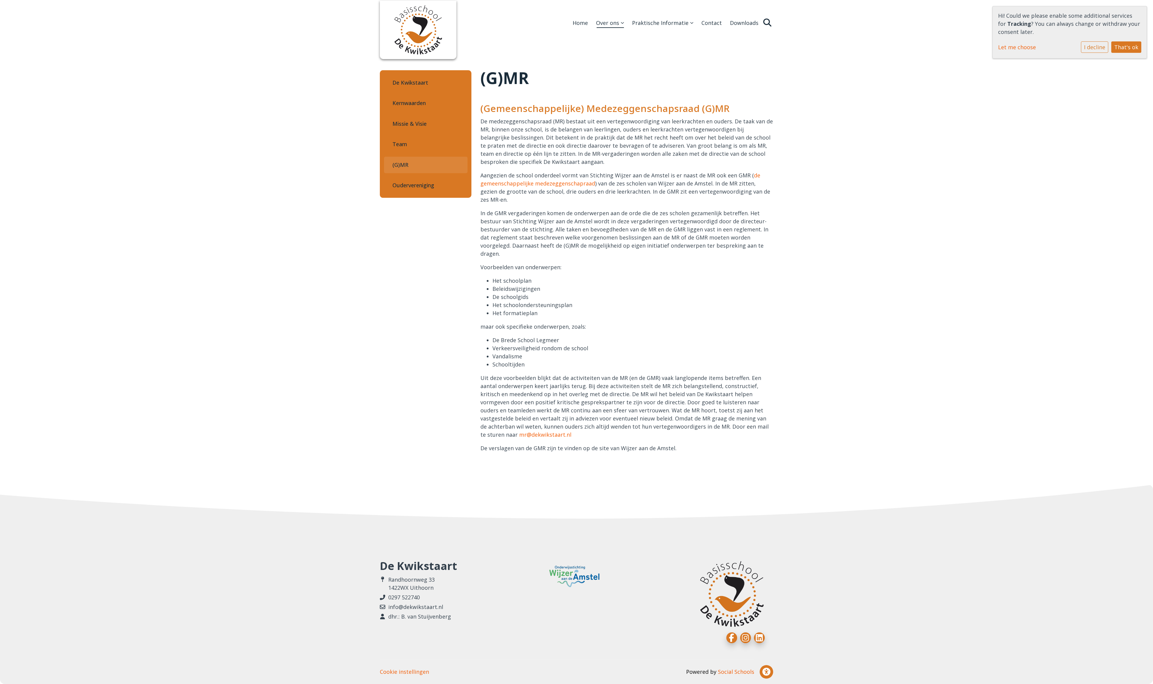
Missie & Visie (409, 123)
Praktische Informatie (661, 22)
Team (399, 144)
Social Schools (736, 671)
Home (580, 22)
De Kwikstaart (410, 82)
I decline (1094, 47)
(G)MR (400, 164)
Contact (711, 22)
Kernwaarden (409, 103)
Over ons (608, 22)
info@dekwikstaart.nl (415, 606)
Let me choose (1017, 47)
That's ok (1126, 47)
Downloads (744, 22)
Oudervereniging (413, 185)
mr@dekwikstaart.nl (545, 434)
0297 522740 (404, 597)
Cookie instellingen (404, 671)
